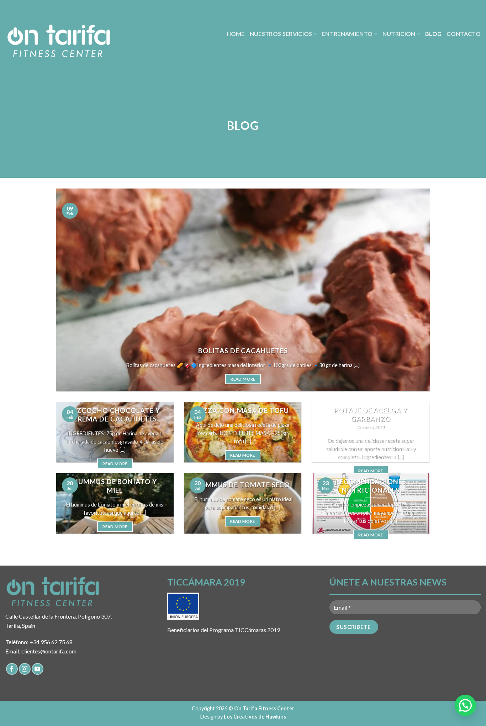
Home (236, 33)
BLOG (433, 33)
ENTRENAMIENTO (347, 33)
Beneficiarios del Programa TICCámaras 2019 (223, 629)
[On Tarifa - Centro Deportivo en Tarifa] (58, 41)
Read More (243, 379)
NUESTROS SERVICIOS (281, 33)
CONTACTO (464, 33)
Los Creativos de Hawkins (255, 717)
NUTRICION (399, 33)
